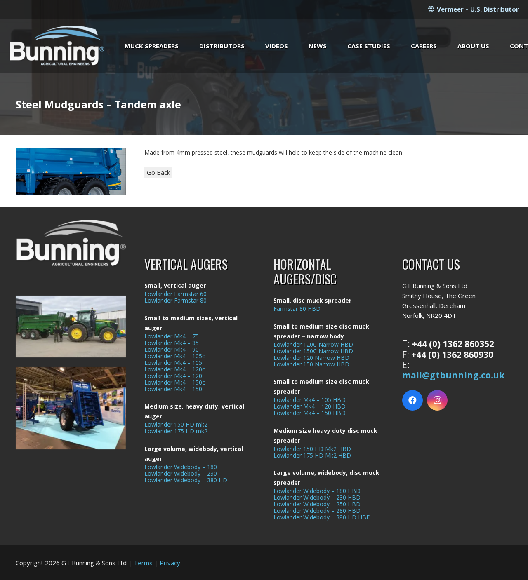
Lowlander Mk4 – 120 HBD (309, 406)
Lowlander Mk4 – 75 (171, 336)
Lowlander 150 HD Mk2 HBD (312, 449)
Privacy (170, 563)
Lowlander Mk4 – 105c (174, 356)
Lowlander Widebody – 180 (180, 467)
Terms (143, 563)
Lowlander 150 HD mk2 (175, 424)
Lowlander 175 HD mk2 (175, 431)
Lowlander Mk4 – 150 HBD (309, 413)
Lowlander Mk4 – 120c (174, 369)
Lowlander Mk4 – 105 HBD (309, 400)
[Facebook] (412, 400)
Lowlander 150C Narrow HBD (313, 351)
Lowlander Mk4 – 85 (171, 343)
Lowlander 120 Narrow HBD (311, 358)
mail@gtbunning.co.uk (453, 375)
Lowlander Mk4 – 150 (173, 389)
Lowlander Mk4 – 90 (171, 349)
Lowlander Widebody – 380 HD (185, 480)
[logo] (56, 46)
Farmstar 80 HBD (297, 308)
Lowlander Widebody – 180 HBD (317, 491)
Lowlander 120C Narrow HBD (313, 344)
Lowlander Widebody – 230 (180, 473)
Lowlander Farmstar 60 (175, 294)
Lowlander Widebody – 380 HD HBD (322, 517)
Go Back (158, 172)
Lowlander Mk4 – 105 (173, 362)
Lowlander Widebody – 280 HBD (317, 510)
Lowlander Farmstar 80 (175, 300)
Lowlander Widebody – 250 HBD (317, 504)
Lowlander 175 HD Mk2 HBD (312, 455)
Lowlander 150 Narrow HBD (311, 364)
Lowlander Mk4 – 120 (173, 376)
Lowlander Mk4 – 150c (174, 382)
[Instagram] (437, 400)
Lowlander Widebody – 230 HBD (317, 497)
